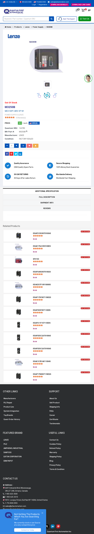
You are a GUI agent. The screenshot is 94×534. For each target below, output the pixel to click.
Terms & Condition (56, 469)
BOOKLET (59, 5)
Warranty (53, 452)
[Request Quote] (77, 11)
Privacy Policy (55, 465)
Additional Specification (47, 191)
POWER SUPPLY (11, 115)
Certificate (53, 419)
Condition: (9, 139)
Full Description (47, 197)
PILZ (5, 444)
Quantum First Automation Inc (59, 532)
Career (52, 415)
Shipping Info (54, 407)
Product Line (9, 407)
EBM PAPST (8, 461)
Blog (51, 461)
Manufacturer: (11, 135)
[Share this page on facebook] (7, 154)
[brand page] (14, 36)
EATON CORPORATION (13, 457)
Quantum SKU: (11, 128)
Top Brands (8, 415)
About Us (53, 398)
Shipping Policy (55, 457)
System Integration (11, 411)
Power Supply (38, 27)
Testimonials (54, 424)
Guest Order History (12, 419)
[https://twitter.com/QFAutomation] (47, 526)
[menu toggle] (89, 11)
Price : (8, 123)
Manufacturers (10, 398)
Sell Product (54, 403)
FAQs (51, 411)
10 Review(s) (21, 118)
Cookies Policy (55, 444)
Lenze (27, 27)
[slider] (10, 117)
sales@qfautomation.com (59, 2)
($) (10, 2)
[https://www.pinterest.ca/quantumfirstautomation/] (58, 526)
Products (18, 27)
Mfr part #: (9, 132)
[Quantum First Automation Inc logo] (14, 11)
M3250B (49, 27)
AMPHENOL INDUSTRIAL (13, 448)
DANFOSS (7, 452)
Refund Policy (55, 448)
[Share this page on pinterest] (11, 154)
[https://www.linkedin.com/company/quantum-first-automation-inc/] (53, 526)
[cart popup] (83, 11)
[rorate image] (39, 95)
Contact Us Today (27, 530)
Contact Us (54, 440)
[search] (51, 18)
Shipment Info (46, 203)
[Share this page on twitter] (16, 154)
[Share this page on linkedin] (20, 154)
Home (8, 27)
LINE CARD (81, 5)
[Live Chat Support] (88, 78)
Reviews (47, 208)
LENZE (6, 440)
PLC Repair (8, 403)
